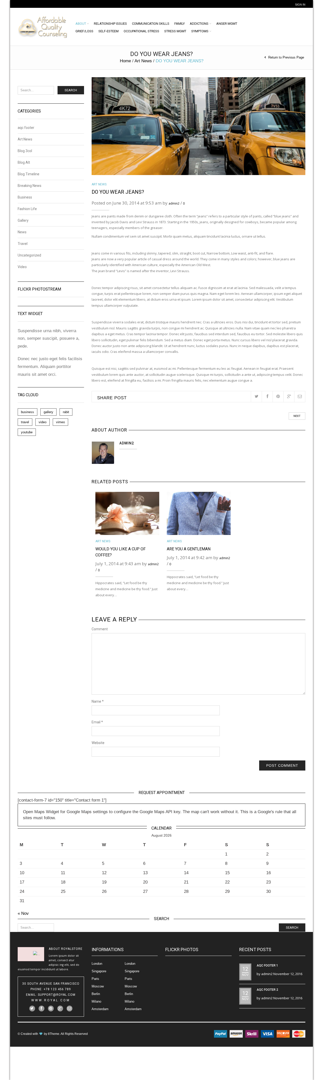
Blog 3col (25, 151)
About (80, 23)
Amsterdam (100, 1009)
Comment (100, 629)
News (22, 232)
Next (297, 416)
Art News (143, 61)
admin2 (174, 203)
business (27, 412)
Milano (96, 1001)
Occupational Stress (141, 31)
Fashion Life (27, 209)
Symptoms (199, 31)
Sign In (300, 4)
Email (97, 722)
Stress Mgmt (175, 31)
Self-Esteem (108, 31)
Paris (95, 979)
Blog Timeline (28, 174)
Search (71, 90)
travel (25, 422)
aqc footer (26, 128)
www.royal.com (50, 1000)
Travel (23, 244)
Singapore (99, 971)
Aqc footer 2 (267, 989)
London (97, 963)
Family (179, 23)
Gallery (23, 220)
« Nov (23, 913)
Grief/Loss (84, 31)
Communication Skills (150, 23)
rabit (66, 412)
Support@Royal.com (56, 995)
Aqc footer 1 (267, 965)
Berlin (96, 994)
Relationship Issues (110, 23)
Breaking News (29, 186)
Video (22, 267)
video (42, 422)
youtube (27, 432)
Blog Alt (24, 162)
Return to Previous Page (286, 57)
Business (25, 197)
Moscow (98, 986)
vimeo (60, 422)
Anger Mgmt (226, 23)
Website (98, 743)
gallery (48, 412)
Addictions (199, 23)
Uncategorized (29, 255)
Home (125, 61)
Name (98, 701)
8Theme (53, 1034)
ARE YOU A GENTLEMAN (188, 549)
